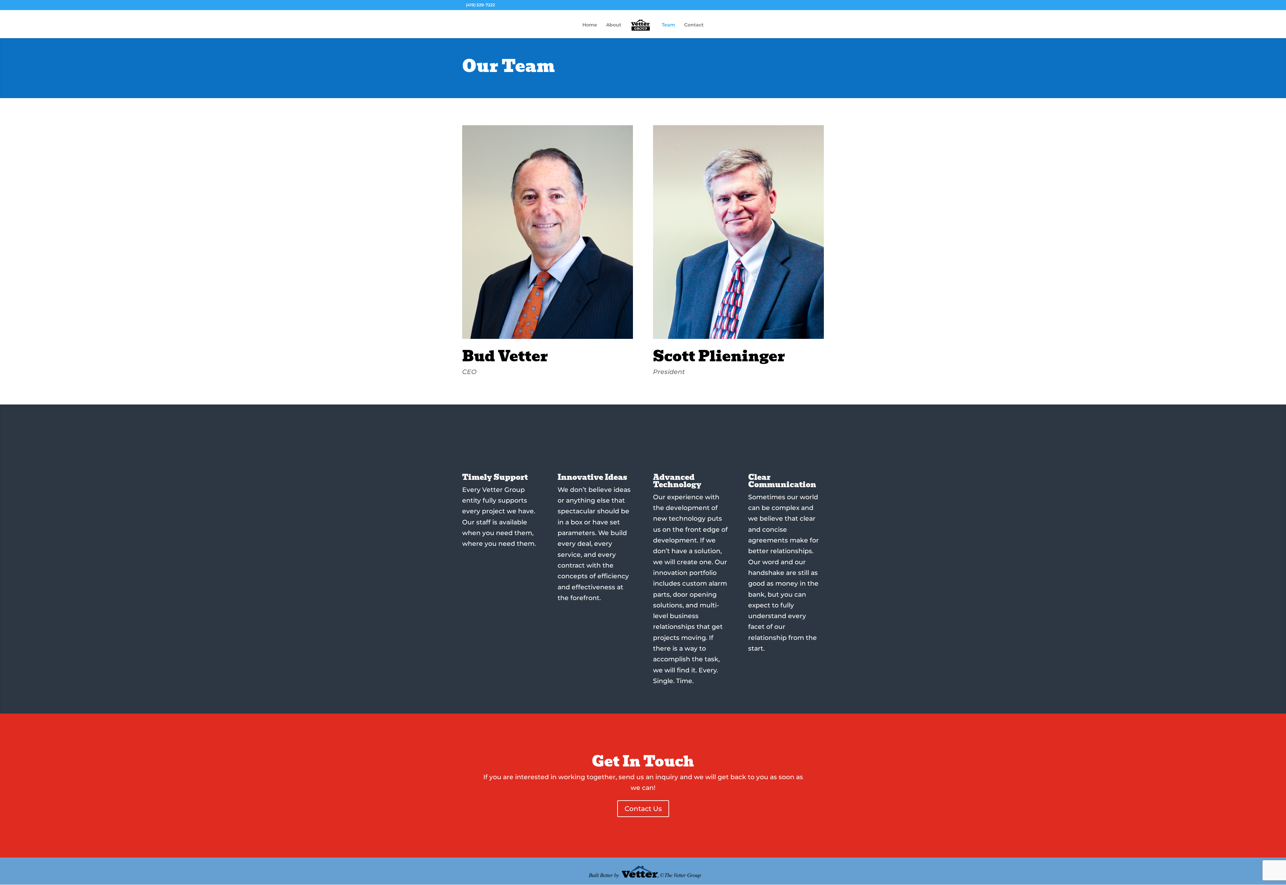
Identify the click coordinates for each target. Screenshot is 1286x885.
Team (668, 25)
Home (589, 25)
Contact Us (643, 809)
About (613, 25)
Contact (694, 25)
